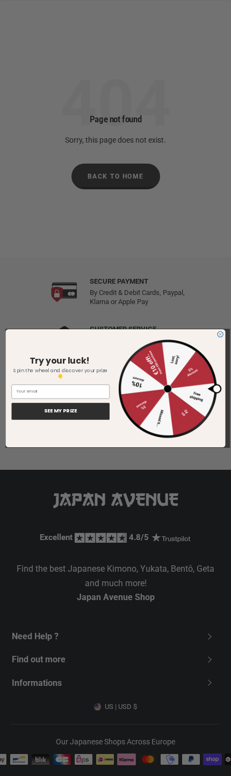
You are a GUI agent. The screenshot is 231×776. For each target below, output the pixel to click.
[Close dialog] (220, 334)
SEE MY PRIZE (60, 411)
